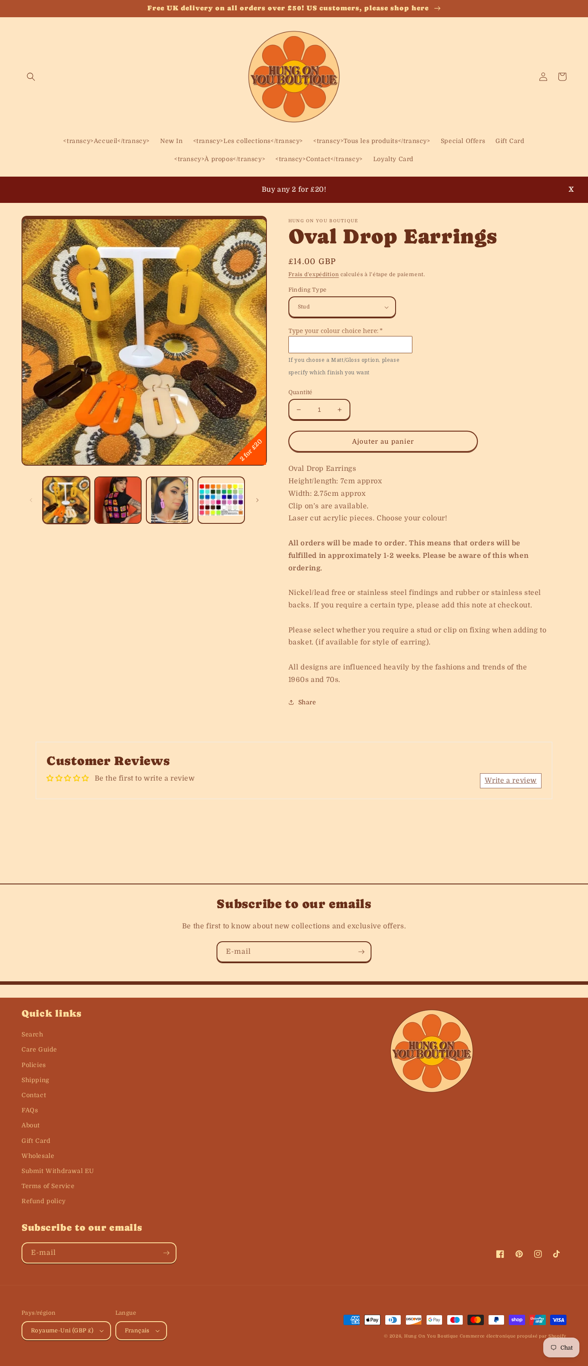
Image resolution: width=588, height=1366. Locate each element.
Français (137, 1330)
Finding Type (307, 289)
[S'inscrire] (361, 951)
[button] (31, 76)
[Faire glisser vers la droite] (257, 500)
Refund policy (44, 1201)
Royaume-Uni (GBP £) (62, 1330)
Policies (34, 1064)
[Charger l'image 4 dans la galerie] (221, 500)
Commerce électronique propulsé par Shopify (513, 1336)
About (31, 1125)
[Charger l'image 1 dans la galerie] (66, 500)
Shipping (36, 1080)
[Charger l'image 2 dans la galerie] (118, 500)
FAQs (30, 1110)
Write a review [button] (511, 780)
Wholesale (38, 1155)
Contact (34, 1095)
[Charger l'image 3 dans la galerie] (169, 500)
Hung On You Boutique (431, 1336)
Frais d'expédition (313, 274)
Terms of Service (48, 1185)
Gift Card (36, 1140)
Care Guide (39, 1049)
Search (32, 1034)
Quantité (300, 392)
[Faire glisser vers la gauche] (31, 500)
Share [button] (307, 702)
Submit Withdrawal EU (58, 1170)
